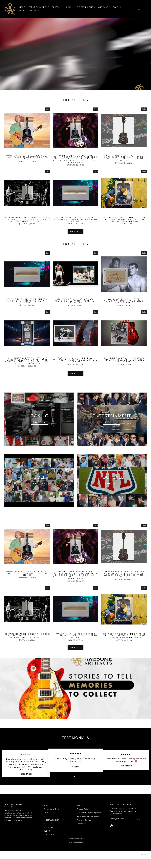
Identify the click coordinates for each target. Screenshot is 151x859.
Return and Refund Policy (88, 816)
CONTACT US (35, 11)
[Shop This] (39, 419)
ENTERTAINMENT (85, 7)
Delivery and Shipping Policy (89, 813)
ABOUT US (116, 7)
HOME (22, 7)
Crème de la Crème (39, 7)
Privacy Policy (83, 809)
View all (75, 231)
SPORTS (56, 7)
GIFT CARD (103, 7)
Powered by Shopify (75, 842)
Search (80, 805)
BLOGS (22, 11)
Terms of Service (84, 820)
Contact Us (81, 824)
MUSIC (68, 7)
